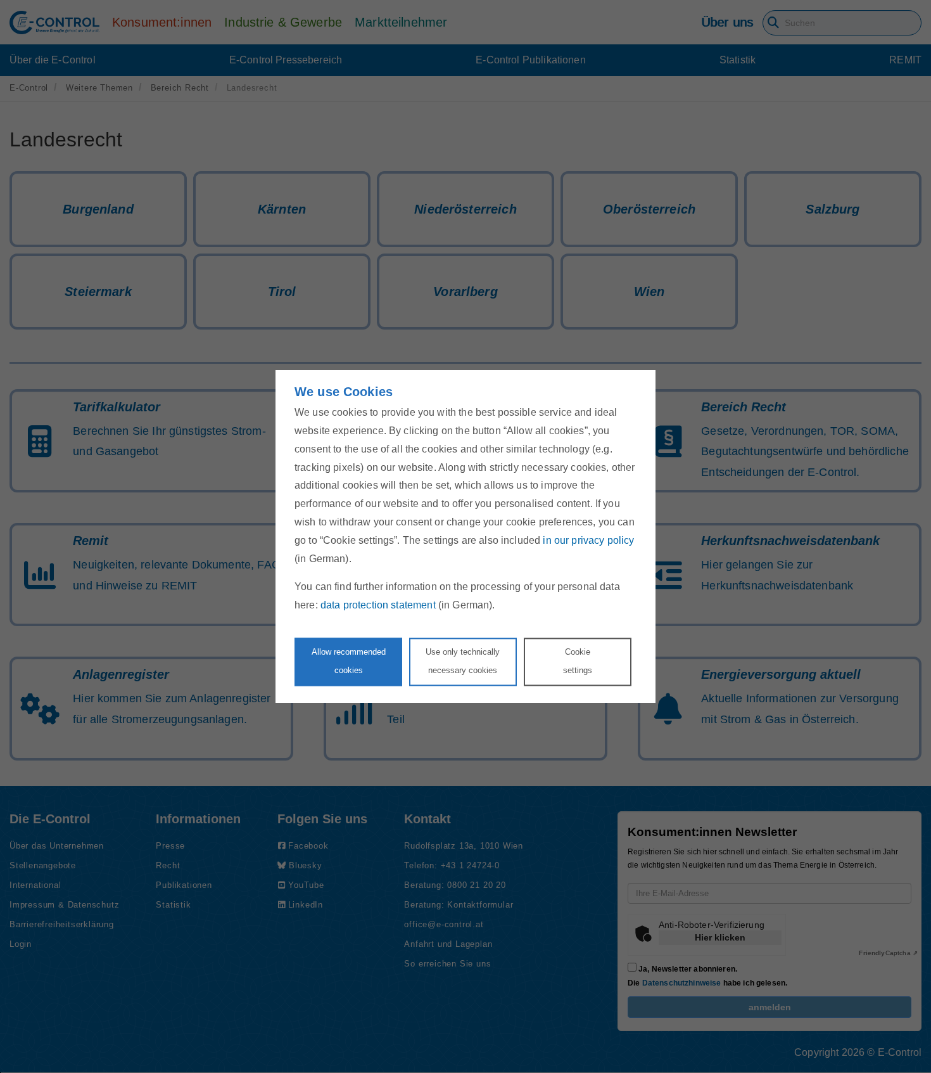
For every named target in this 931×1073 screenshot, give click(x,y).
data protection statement (378, 605)
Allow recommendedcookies (349, 661)
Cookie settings (577, 661)
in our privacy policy (588, 540)
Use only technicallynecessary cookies (463, 661)
